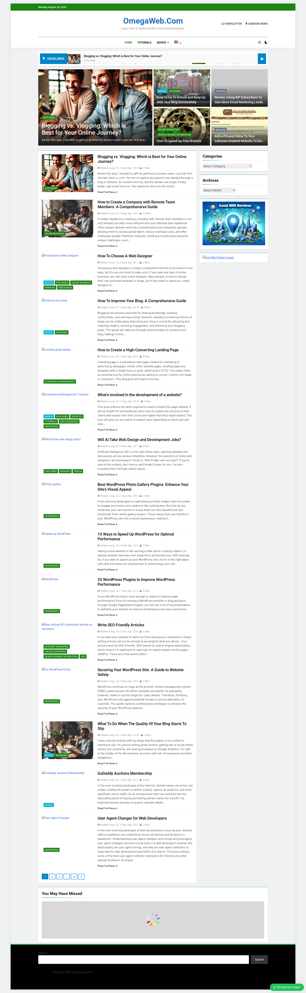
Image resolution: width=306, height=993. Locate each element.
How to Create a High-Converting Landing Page (138, 350)
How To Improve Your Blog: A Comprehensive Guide (142, 301)
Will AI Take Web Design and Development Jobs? (139, 439)
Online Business (54, 233)
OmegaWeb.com (153, 21)
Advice (161, 42)
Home (128, 42)
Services (77, 416)
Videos (78, 471)
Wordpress (52, 516)
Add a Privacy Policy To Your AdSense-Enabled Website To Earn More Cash (239, 140)
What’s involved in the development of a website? (140, 395)
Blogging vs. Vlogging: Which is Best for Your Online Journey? (123, 56)
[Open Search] (259, 42)
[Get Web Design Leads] (218, 257)
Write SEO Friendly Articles (121, 625)
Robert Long (108, 168)
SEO (83, 656)
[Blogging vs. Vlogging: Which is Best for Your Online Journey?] (73, 60)
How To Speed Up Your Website (179, 141)
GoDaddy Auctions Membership (125, 773)
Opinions (50, 287)
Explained (49, 117)
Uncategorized (69, 421)
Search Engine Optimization (174, 135)
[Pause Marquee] (262, 58)
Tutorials (144, 42)
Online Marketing (168, 129)
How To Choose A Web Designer (125, 256)
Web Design (65, 287)
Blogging (175, 91)
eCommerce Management (60, 381)
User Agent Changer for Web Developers (132, 818)
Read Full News (106, 192)
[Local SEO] (234, 244)
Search (42, 953)
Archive (220, 91)
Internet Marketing (57, 646)
